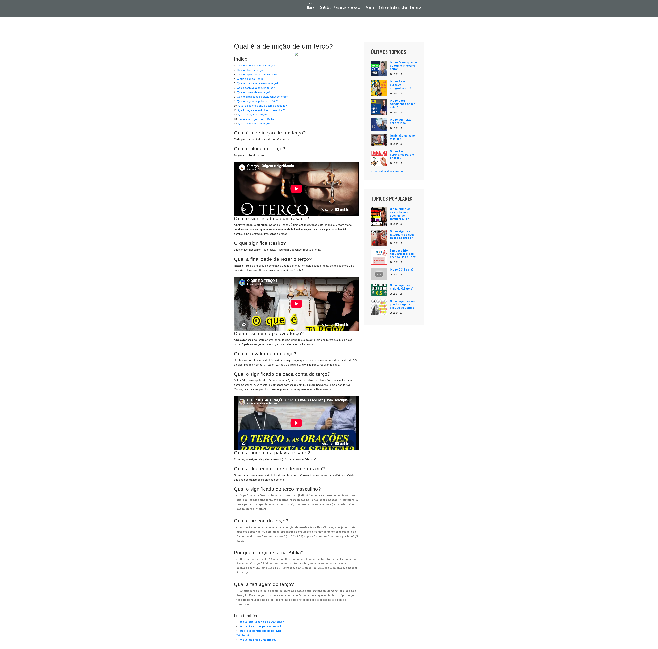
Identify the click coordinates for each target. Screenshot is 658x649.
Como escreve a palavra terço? (256, 87)
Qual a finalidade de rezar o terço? (257, 83)
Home (310, 7)
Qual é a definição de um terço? (256, 65)
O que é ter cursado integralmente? (400, 85)
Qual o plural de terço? (250, 70)
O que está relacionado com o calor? (403, 104)
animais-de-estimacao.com (387, 171)
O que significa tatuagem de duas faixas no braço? (402, 235)
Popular (370, 7)
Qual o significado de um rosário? (257, 74)
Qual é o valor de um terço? (253, 92)
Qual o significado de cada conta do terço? (262, 96)
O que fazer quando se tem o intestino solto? (403, 66)
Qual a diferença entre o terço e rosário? (262, 105)
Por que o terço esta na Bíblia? (256, 119)
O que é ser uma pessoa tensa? (260, 626)
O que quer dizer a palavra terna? (262, 621)
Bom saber (416, 7)
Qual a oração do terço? (252, 114)
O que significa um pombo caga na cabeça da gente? (402, 304)
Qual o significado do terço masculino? (261, 110)
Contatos (325, 7)
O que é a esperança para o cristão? (402, 155)
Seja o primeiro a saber (393, 7)
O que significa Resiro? (251, 78)
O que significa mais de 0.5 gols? (402, 287)
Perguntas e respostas (348, 7)
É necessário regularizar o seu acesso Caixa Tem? (403, 254)
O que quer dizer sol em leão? (401, 121)
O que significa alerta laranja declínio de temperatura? (400, 214)
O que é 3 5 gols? (402, 269)
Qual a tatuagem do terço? (254, 123)
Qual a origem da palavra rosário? (257, 101)
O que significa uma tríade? (258, 639)
